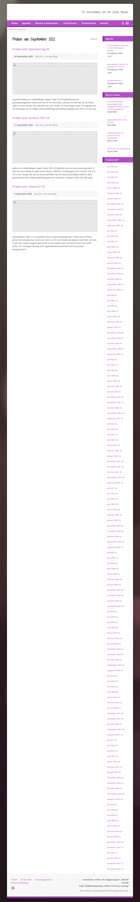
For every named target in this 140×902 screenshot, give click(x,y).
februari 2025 (113, 257)
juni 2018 (111, 681)
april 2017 (111, 756)
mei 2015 (111, 852)
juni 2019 (111, 617)
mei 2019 (111, 622)
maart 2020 (112, 574)
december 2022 (114, 397)
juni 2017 (111, 745)
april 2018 (111, 692)
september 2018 (114, 665)
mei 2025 (111, 241)
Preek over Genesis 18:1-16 (31, 118)
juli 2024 (111, 295)
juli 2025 (111, 231)
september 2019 (114, 606)
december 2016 (114, 777)
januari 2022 (112, 456)
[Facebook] (127, 23)
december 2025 (114, 204)
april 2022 (111, 440)
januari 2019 (112, 643)
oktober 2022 (113, 408)
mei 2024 (111, 306)
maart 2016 (112, 826)
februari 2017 (113, 767)
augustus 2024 (114, 289)
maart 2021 (112, 509)
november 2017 (114, 718)
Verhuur (104, 23)
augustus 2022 (114, 418)
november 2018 (114, 654)
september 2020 (114, 542)
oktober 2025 (113, 214)
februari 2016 (113, 831)
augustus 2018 (114, 670)
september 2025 (114, 220)
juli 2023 (111, 359)
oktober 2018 (113, 659)
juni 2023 (111, 365)
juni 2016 (111, 810)
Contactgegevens (43, 879)
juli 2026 (111, 166)
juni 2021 (111, 493)
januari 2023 (112, 391)
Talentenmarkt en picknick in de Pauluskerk (115, 135)
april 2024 (111, 311)
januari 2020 (112, 584)
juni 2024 (111, 300)
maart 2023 (112, 381)
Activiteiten (70, 23)
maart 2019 (112, 633)
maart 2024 (112, 316)
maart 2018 (112, 697)
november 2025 (114, 209)
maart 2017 (112, 761)
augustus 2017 (114, 735)
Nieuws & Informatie (46, 23)
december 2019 (114, 590)
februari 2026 (113, 193)
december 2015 (114, 842)
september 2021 (114, 477)
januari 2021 (112, 520)
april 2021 (111, 504)
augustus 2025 (114, 225)
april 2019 (111, 627)
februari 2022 (113, 450)
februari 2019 (113, 638)
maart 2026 (112, 188)
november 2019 (114, 595)
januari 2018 (112, 708)
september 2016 (114, 794)
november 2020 (114, 531)
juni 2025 (111, 236)
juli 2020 (111, 552)
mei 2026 (111, 177)
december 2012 (114, 869)
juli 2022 (111, 424)
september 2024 (114, 284)
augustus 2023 (114, 354)
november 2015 (114, 847)
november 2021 (114, 466)
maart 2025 (112, 252)
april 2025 (111, 247)
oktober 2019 (113, 601)
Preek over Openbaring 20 (30, 49)
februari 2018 (113, 702)
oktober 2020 (113, 536)
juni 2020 (111, 558)
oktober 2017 (113, 724)
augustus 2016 (114, 799)
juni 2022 (111, 429)
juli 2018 (111, 676)
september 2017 (114, 729)
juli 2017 (111, 740)
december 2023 (114, 332)
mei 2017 (111, 751)
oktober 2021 (113, 472)
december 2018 (114, 649)
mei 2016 (111, 815)
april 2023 (111, 375)
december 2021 (114, 461)
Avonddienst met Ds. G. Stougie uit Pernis (118, 65)
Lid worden (25, 879)
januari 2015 (112, 858)
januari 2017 (112, 772)
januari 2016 (112, 836)
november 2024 (114, 273)
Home (14, 23)
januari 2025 (112, 263)
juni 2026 (111, 172)
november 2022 (114, 402)
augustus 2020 (114, 547)
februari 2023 (113, 386)
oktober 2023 (113, 343)
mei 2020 (111, 563)
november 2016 (114, 783)
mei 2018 (111, 686)
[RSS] (123, 23)
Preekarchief (89, 23)
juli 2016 (111, 804)
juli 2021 (111, 488)
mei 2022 (111, 434)
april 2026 (111, 182)
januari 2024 (112, 327)
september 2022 (114, 413)
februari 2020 (113, 579)
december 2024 (114, 268)
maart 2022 (112, 445)
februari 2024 (113, 322)
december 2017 (114, 713)
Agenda (26, 23)
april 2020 (111, 568)
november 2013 (114, 863)
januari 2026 (112, 198)
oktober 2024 (113, 279)
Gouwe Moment (114, 80)
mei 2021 (111, 499)
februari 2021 (113, 515)
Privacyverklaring (20, 882)
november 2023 (114, 338)
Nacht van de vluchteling (118, 148)
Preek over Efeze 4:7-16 (28, 186)
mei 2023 (111, 370)
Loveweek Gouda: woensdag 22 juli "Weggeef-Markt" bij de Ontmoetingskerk (118, 105)
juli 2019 (111, 611)
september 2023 (114, 349)
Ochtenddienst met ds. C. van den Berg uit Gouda (118, 48)
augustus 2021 (114, 482)
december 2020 (114, 525)
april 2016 (111, 820)
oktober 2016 (113, 788)
